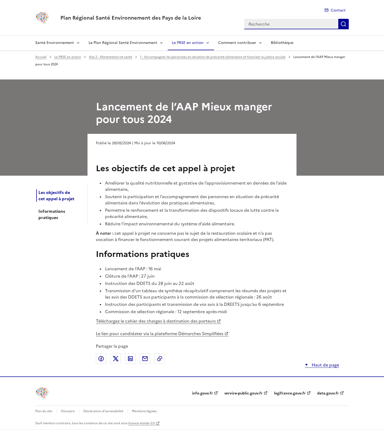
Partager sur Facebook (101, 358)
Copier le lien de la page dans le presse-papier (159, 358)
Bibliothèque (282, 42)
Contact (338, 10)
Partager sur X (115, 358)
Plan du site (43, 411)
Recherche (343, 24)
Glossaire (68, 411)
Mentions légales (144, 411)
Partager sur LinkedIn (130, 358)
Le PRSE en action (187, 42)
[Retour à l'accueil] (42, 393)
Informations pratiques (51, 214)
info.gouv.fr (202, 393)
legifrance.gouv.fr (290, 393)
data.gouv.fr (328, 393)
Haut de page (325, 365)
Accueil (40, 57)
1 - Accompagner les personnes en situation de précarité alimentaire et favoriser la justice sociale (213, 57)
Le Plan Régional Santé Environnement (123, 42)
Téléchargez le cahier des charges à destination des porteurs (156, 321)
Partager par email (145, 358)
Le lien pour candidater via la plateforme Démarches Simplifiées (159, 333)
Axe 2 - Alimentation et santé (110, 57)
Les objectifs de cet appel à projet (56, 195)
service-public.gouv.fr (243, 393)
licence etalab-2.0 (141, 423)
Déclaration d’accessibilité (103, 411)
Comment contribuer (237, 42)
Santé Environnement (54, 42)
